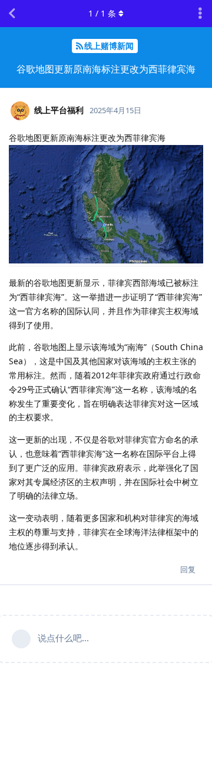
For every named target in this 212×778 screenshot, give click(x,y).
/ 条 (102, 13)
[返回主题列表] (12, 13)
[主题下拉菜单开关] (200, 13)
